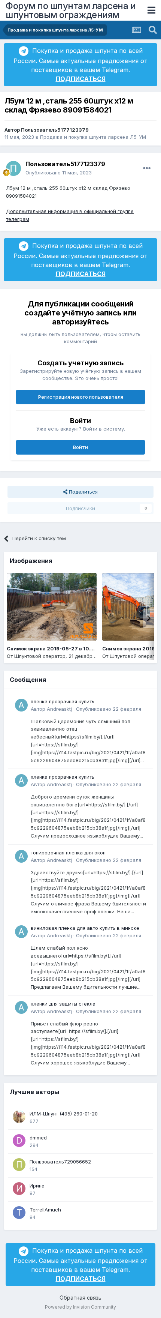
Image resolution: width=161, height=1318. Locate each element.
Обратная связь (80, 1297)
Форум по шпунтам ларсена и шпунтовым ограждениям (71, 10)
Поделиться (82, 492)
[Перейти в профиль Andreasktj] (21, 705)
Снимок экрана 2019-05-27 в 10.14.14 (55, 648)
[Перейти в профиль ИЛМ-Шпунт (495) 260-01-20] (19, 1116)
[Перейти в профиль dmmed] (19, 1140)
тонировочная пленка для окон (68, 853)
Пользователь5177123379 (55, 130)
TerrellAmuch (45, 1210)
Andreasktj (59, 709)
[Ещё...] (147, 168)
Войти (80, 447)
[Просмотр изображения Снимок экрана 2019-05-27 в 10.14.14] (52, 607)
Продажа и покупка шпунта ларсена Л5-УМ (93, 137)
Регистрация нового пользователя (80, 397)
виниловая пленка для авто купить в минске (85, 928)
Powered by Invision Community (80, 1307)
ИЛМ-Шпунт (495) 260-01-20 (64, 1114)
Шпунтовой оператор (40, 656)
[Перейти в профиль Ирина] (19, 1188)
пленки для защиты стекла (63, 1004)
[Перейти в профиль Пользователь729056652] (19, 1164)
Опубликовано (58, 173)
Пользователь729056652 (60, 1162)
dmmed (38, 1138)
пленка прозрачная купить (62, 701)
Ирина (37, 1186)
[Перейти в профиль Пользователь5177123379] (13, 168)
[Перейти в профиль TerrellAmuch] (19, 1212)
